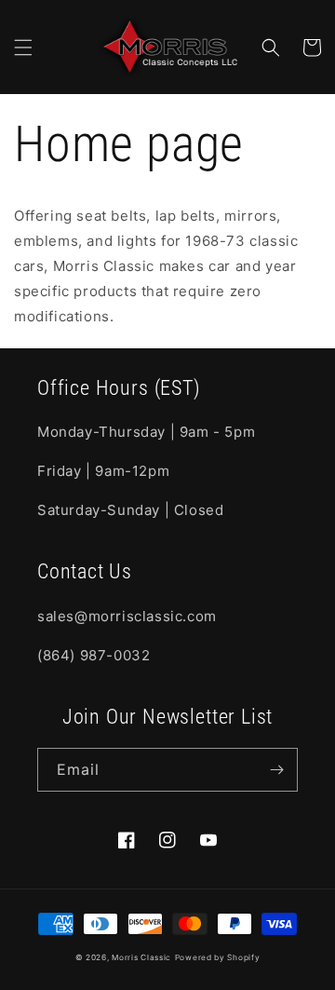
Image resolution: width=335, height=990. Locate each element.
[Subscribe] (276, 770)
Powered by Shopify (218, 957)
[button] (23, 47)
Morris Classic (141, 957)
